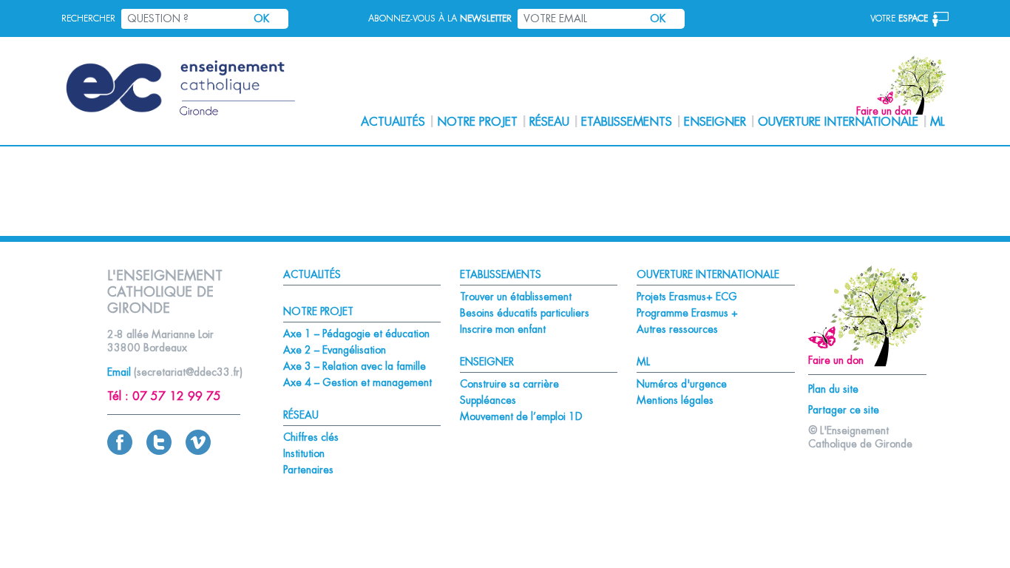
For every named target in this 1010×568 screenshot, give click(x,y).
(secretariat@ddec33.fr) (188, 372)
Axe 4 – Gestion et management (357, 382)
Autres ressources (677, 329)
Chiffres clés (311, 437)
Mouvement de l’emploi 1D (521, 416)
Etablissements (626, 122)
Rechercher (88, 18)
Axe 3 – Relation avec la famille (354, 366)
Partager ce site (843, 410)
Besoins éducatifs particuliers (524, 313)
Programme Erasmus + (687, 313)
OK (261, 18)
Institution (304, 453)
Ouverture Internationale (838, 122)
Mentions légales (675, 400)
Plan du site (833, 389)
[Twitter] (159, 451)
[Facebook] (119, 451)
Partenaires (308, 469)
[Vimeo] (198, 451)
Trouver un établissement (516, 296)
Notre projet (477, 122)
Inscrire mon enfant (503, 329)
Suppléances (488, 400)
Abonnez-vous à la (440, 18)
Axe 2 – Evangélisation (334, 350)
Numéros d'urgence (682, 384)
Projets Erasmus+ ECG (687, 296)
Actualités (393, 122)
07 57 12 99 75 (176, 396)
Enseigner (715, 122)
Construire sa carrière (509, 384)
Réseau (549, 122)
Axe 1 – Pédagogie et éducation (356, 333)
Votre (899, 18)
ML (937, 122)
